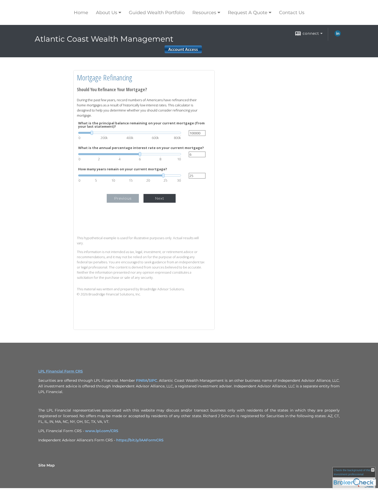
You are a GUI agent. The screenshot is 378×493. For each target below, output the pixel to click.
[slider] (129, 133)
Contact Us (291, 12)
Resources (204, 12)
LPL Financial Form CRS (60, 371)
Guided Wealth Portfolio (157, 12)
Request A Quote (247, 12)
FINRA (141, 380)
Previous (123, 198)
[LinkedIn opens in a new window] (338, 35)
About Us (106, 12)
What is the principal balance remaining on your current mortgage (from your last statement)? (141, 125)
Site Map (46, 465)
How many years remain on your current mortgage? (122, 169)
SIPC (153, 380)
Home (81, 12)
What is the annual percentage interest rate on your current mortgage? (141, 148)
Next (159, 198)
